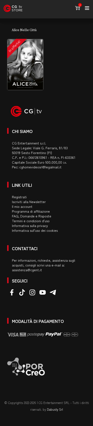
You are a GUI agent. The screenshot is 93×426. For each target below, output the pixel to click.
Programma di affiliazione (31, 211)
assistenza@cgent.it (27, 269)
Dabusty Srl (55, 409)
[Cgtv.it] (13, 8)
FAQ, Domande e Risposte (31, 216)
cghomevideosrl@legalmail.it (40, 167)
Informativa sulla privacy (30, 225)
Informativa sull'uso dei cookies (35, 230)
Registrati (19, 196)
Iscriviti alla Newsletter (29, 201)
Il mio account (22, 206)
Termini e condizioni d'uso (31, 220)
